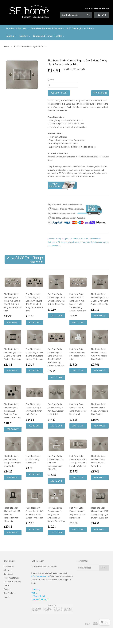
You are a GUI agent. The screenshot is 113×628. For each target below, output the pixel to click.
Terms (7, 597)
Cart (103, 15)
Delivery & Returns (12, 581)
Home (6, 46)
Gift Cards (8, 574)
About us (8, 570)
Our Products (10, 593)
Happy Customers (11, 577)
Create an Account (101, 8)
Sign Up (104, 568)
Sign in (87, 8)
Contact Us (9, 566)
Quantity (51, 79)
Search (7, 589)
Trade (6, 585)
